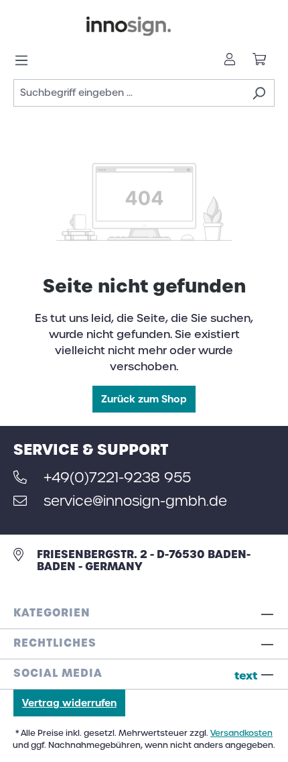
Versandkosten (241, 733)
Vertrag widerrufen (69, 703)
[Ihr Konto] (230, 60)
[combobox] (128, 93)
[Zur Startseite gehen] (129, 26)
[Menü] (25, 60)
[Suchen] (259, 93)
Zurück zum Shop (144, 399)
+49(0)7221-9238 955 (117, 477)
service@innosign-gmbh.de (135, 501)
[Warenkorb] (259, 60)
